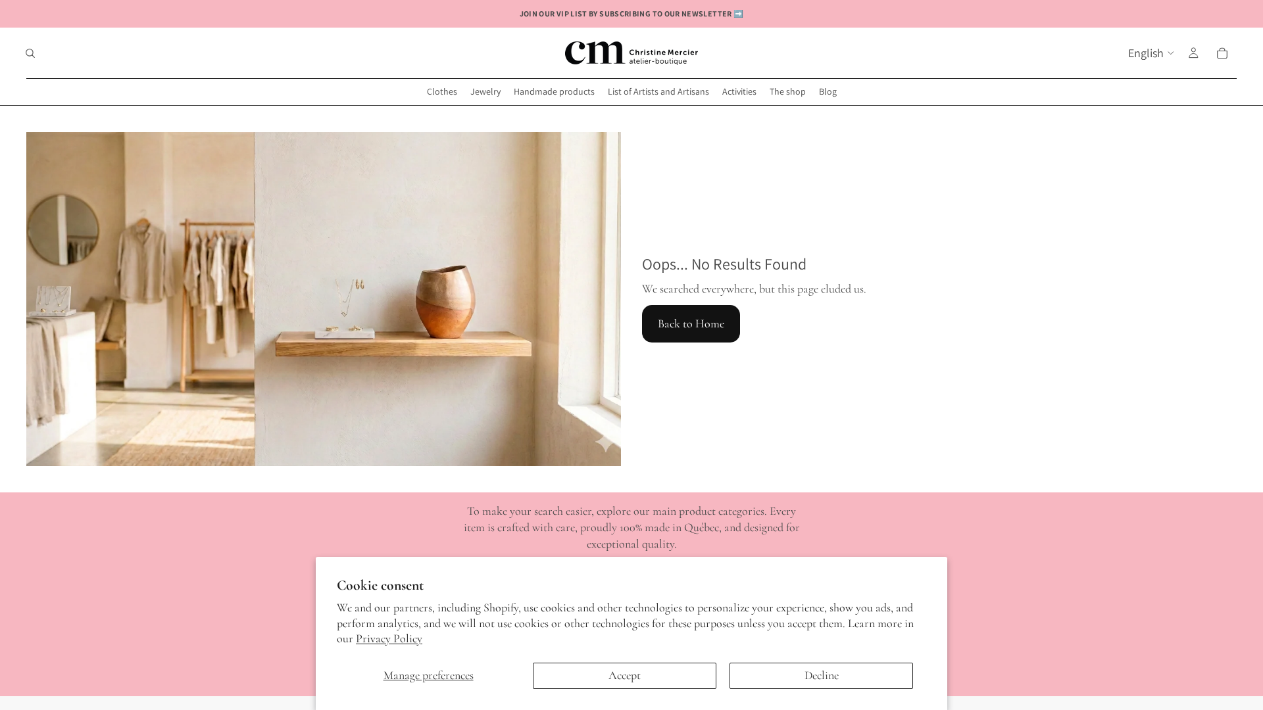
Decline (822, 675)
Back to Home (691, 323)
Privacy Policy (389, 638)
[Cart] (1222, 53)
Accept (624, 675)
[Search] (30, 53)
